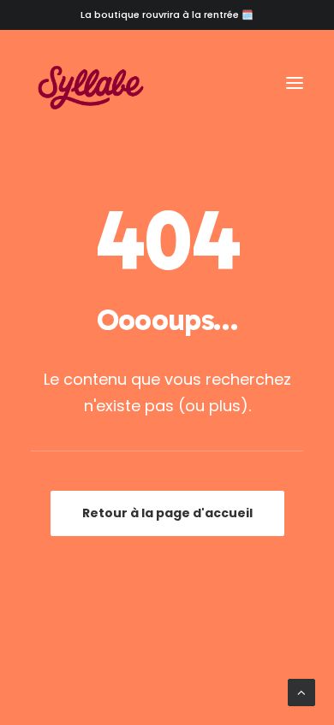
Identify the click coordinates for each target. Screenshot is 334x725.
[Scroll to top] (301, 691)
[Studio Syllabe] (91, 83)
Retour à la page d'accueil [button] (167, 513)
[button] (294, 83)
